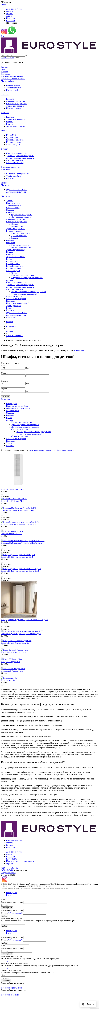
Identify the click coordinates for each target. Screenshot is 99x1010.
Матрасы (5, 185)
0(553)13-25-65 (7, 58)
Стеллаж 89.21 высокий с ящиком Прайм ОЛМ (21, 543)
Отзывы (9, 13)
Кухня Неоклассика (14, 140)
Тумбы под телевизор (15, 119)
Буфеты (9, 124)
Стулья (14, 273)
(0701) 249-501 (7, 870)
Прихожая (5, 169)
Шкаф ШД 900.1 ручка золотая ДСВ (17, 557)
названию (69, 450)
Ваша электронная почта (12, 902)
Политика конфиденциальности (20, 861)
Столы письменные (14, 162)
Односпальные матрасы (16, 189)
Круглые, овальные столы (22, 275)
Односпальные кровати (21, 215)
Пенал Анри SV (8, 680)
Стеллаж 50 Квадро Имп (12, 671)
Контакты (10, 18)
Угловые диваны (13, 88)
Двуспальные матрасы (16, 192)
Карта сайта (11, 859)
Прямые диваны (13, 85)
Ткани (4, 183)
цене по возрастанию (38, 450)
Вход (3, 36)
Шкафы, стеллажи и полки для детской (28, 291)
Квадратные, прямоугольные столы (27, 277)
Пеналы (9, 122)
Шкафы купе (17, 226)
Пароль (4, 905)
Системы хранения (14, 160)
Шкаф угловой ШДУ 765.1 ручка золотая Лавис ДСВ (24, 620)
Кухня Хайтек (12, 135)
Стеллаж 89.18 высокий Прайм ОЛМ (17, 510)
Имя (3, 899)
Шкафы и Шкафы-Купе (16, 103)
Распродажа (6, 74)
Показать (5, 397)
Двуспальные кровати (21, 217)
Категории (11, 326)
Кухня (3, 131)
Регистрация (11, 893)
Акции (9, 16)
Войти (4, 916)
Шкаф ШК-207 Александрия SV (15, 643)
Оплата (9, 11)
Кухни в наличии (14, 142)
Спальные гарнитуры (15, 101)
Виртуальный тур (14, 840)
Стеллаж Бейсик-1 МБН (11, 534)
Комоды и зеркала (14, 108)
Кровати (10, 99)
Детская (4, 149)
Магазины (5, 196)
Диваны (9, 201)
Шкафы (14, 224)
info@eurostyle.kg (8, 872)
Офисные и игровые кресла (13, 79)
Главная (9, 322)
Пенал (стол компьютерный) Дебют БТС (19, 524)
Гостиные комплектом (21, 247)
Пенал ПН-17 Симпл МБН (12, 501)
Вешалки (10, 178)
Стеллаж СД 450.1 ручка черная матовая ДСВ (21, 633)
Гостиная (5, 113)
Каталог (4, 72)
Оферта (9, 863)
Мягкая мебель (7, 81)
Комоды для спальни (20, 233)
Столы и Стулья (13, 144)
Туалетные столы (19, 236)
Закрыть (4, 961)
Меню (3, 4)
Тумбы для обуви (13, 176)
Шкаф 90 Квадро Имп (10, 661)
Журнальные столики (15, 126)
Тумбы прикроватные (15, 106)
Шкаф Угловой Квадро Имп (13, 652)
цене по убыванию (56, 450)
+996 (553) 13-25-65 (9, 868)
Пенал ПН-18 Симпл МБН (12, 489)
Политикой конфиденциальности (33, 888)
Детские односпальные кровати (20, 155)
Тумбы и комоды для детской (24, 294)
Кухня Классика (13, 137)
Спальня (5, 94)
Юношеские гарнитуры (16, 153)
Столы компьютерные (10, 167)
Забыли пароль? (15, 913)
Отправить (6, 981)
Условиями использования (54, 888)
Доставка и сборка (14, 9)
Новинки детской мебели (12, 76)
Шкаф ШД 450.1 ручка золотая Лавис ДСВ (20, 571)
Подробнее (79, 350)
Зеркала (14, 238)
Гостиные (10, 117)
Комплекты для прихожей (17, 174)
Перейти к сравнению (10, 995)
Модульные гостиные (20, 245)
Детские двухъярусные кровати (20, 158)
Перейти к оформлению (11, 988)
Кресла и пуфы (12, 90)
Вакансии (10, 20)
